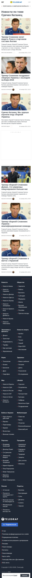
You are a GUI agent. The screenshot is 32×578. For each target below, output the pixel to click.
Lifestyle (20, 380)
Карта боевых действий (7, 417)
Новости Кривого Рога (8, 309)
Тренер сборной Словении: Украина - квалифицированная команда (15, 224)
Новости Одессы (8, 297)
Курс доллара (7, 348)
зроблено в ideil (6, 572)
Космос (5, 364)
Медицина (21, 299)
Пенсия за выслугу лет (7, 510)
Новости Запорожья (6, 304)
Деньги (5, 335)
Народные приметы (21, 450)
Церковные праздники (22, 445)
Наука (3, 357)
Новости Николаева (6, 322)
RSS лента (5, 562)
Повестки (21, 416)
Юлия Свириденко (9, 480)
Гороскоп (21, 384)
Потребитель (22, 387)
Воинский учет (23, 429)
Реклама (5, 543)
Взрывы (5, 421)
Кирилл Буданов (8, 465)
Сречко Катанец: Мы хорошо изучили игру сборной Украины (15, 114)
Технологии (6, 361)
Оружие (5, 428)
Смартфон (6, 374)
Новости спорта (23, 330)
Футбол (20, 333)
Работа (20, 289)
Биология (6, 368)
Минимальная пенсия (7, 505)
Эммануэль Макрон (6, 456)
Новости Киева (8, 286)
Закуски (21, 506)
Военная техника (8, 434)
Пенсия (4, 486)
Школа (20, 302)
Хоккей (20, 343)
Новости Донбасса (6, 314)
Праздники (21, 440)
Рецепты (20, 486)
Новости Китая (8, 397)
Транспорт (6, 338)
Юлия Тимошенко (8, 472)
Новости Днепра (8, 294)
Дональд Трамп (8, 449)
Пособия (21, 310)
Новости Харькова (6, 290)
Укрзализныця (7, 351)
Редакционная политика (10, 537)
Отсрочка (21, 423)
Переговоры (7, 424)
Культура (21, 397)
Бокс (20, 337)
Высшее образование (22, 306)
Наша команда (7, 553)
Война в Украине (7, 413)
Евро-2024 (21, 346)
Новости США (7, 387)
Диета (20, 368)
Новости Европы (8, 384)
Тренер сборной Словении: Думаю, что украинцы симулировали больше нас (14, 187)
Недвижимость (8, 342)
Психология (22, 371)
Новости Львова (8, 300)
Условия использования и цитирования (15, 540)
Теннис (20, 340)
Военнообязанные (24, 426)
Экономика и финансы (5, 330)
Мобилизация (22, 413)
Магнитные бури (23, 403)
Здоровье (20, 357)
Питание (21, 364)
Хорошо (24, 575)
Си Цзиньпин (7, 452)
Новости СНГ (7, 394)
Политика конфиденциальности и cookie (15, 534)
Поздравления (23, 406)
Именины (21, 464)
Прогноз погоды (23, 313)
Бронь (20, 420)
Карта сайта (6, 556)
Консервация (22, 493)
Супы (20, 496)
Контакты (5, 550)
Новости (4, 282)
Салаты (21, 503)
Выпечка (21, 490)
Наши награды (7, 547)
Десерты (21, 499)
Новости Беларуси (6, 401)
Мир (2, 380)
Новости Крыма (8, 318)
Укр (29, 2)
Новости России (8, 390)
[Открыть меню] (2, 2)
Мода (20, 390)
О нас (4, 531)
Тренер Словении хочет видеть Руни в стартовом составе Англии (13, 39)
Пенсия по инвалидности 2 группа (8, 494)
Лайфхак (21, 400)
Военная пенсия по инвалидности (8, 500)
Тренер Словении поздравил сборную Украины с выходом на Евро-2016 (15, 78)
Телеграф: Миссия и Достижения (13, 559)
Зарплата (21, 286)
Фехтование (22, 349)
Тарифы (5, 345)
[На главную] (16, 2)
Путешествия (22, 394)
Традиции (21, 454)
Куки (15, 575)
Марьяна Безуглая (6, 475)
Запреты (21, 457)
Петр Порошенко (8, 468)
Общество (20, 282)
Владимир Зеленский (6, 445)
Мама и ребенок (23, 361)
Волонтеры (6, 431)
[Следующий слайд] (30, 6)
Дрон (4, 371)
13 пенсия (6, 490)
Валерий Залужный (6, 461)
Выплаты (21, 292)
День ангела (22, 460)
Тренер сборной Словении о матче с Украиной (15, 260)
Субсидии (21, 296)
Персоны (4, 440)
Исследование (23, 374)
